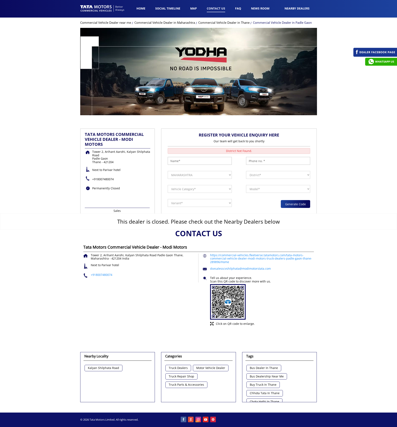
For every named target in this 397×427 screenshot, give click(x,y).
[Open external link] (375, 56)
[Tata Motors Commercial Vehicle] (102, 9)
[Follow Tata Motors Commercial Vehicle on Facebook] (184, 420)
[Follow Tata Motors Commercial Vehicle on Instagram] (198, 420)
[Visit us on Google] (191, 420)
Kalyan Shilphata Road (103, 368)
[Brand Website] (213, 420)
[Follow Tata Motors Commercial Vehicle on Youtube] (206, 420)
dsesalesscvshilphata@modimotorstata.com (240, 268)
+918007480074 (103, 179)
